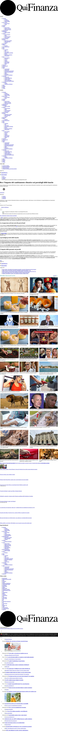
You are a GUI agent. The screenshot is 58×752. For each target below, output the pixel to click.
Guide (3, 67)
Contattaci (8, 628)
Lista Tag (4, 609)
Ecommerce (4, 585)
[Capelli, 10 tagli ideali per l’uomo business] (30, 659)
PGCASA (27, 634)
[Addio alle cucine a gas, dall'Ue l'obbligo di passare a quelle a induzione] (30, 717)
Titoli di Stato (7, 61)
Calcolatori (4, 76)
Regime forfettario (8, 535)
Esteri (3, 47)
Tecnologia (4, 82)
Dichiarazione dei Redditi (9, 144)
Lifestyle (3, 33)
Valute (6, 63)
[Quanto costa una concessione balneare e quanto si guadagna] (30, 685)
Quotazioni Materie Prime (9, 81)
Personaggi (4, 43)
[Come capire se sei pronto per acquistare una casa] (30, 647)
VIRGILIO (12, 634)
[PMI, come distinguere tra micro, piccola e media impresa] (30, 728)
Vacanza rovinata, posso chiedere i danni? (7, 474)
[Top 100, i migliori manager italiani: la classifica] (30, 678)
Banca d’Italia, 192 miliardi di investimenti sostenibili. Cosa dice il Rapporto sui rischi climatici (19, 269)
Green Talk (7, 51)
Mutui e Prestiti (7, 32)
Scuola (3, 582)
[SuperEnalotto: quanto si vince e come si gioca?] (30, 713)
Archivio (21, 628)
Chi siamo (4, 635)
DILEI (40, 634)
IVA (3, 591)
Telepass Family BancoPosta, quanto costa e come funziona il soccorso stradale (14, 479)
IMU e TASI (4, 598)
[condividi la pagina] (1, 209)
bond (16, 226)
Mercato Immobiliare (6, 549)
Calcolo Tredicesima (8, 78)
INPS (3, 580)
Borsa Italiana (7, 57)
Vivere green (7, 55)
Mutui (6, 73)
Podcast (3, 66)
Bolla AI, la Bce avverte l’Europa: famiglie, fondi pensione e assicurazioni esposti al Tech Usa (19, 271)
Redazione (4, 573)
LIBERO (9, 634)
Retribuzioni (7, 546)
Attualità (3, 86)
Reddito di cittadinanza (6, 583)
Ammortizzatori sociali (6, 590)
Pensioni (3, 25)
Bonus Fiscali (7, 23)
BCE (1, 260)
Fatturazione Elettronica (9, 145)
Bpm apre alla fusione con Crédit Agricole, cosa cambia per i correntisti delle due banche (16, 517)
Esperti (3, 87)
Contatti (3, 88)
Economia (4, 18)
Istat (3, 599)
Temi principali (5, 607)
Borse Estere (7, 62)
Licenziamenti (4, 592)
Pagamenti (4, 581)
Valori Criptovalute (8, 80)
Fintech (6, 83)
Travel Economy (7, 36)
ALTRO (1, 90)
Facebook (4, 197)
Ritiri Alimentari (7, 41)
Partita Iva (6, 74)
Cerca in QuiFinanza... (4, 627)
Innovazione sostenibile (9, 52)
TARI (3, 606)
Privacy (11, 635)
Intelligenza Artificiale (8, 84)
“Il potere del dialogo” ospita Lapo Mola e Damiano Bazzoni (11, 491)
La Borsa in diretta (5, 165)
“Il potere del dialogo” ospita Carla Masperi (8, 501)
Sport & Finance (5, 38)
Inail (3, 604)
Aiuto (25, 635)
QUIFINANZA (47, 634)
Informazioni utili (5, 536)
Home (3, 176)
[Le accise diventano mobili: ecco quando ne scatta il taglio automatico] (30, 655)
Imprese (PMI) (7, 21)
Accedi (1, 16)
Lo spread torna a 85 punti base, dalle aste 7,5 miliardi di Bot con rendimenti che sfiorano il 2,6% (17, 507)
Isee (3, 602)
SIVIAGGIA (42, 634)
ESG (5, 50)
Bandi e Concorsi (8, 28)
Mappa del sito (13, 628)
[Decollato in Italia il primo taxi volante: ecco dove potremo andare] (30, 670)
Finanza (6, 19)
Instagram (4, 198)
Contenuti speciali (3, 628)
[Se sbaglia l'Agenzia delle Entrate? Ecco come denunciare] (30, 681)
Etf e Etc (6, 58)
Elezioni (6, 45)
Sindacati (4, 594)
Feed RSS (18, 628)
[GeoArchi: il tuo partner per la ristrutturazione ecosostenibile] (30, 697)
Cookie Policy (15, 635)
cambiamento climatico (6, 215)
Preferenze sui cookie (20, 635)
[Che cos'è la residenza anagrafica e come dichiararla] (30, 709)
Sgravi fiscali (4, 586)
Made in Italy (4, 588)
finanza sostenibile (13, 215)
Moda (6, 35)
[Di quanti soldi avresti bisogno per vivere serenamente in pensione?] (30, 724)
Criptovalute (7, 143)
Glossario (4, 64)
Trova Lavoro (7, 27)
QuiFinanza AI (5, 30)
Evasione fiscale (7, 534)
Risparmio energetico (8, 54)
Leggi (6, 24)
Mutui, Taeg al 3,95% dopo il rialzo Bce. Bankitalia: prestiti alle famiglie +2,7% (16, 270)
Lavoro (3, 26)
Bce (1, 215)
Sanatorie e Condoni (6, 589)
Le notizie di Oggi (5, 608)
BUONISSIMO (51, 634)
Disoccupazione (7, 547)
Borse (3, 56)
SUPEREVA (55, 634)
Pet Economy (7, 37)
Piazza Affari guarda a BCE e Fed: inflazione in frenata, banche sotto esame (15, 272)
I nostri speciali (5, 65)
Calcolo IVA (7, 77)
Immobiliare (4, 31)
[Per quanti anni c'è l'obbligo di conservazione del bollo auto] (30, 666)
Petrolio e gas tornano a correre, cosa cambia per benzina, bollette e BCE (15, 273)
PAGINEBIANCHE (31, 634)
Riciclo (6, 53)
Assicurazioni (7, 142)
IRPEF (3, 593)
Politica (3, 44)
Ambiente (6, 49)
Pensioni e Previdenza (8, 75)
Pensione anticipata (8, 541)
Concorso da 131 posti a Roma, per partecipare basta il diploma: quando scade (14, 484)
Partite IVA (7, 548)
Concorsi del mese (5, 167)
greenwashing (4, 233)
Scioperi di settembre (6, 166)
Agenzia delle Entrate (6, 584)
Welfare (3, 587)
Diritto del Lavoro (8, 29)
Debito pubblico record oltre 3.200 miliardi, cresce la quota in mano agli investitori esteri (15, 523)
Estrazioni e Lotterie (8, 40)
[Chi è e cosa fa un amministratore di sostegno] (30, 705)
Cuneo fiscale (4, 603)
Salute (3, 85)
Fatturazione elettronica (6, 601)
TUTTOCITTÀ (37, 634)
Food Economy (7, 34)
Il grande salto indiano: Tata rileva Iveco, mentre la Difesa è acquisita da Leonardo (14, 512)
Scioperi (6, 42)
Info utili (3, 39)
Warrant (6, 60)
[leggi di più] (0, 203)
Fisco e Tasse (4, 22)
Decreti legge (4, 578)
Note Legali (7, 635)
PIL (3, 600)
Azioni (6, 59)
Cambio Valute (7, 79)
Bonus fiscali (7, 532)
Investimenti (7, 20)
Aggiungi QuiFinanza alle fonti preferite (9, 168)
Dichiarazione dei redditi (6, 579)
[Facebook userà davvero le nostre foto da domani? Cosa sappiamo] (30, 674)
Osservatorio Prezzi (5, 46)
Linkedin (3, 196)
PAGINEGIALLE (16, 634)
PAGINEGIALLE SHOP (22, 634)
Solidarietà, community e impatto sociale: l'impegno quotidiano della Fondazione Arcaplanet (16, 496)
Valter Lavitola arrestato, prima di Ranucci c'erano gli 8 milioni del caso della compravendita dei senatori (18, 469)
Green (3, 48)
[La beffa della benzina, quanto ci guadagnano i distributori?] (30, 662)
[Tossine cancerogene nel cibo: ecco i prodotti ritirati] (30, 720)
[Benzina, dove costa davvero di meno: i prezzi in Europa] (30, 639)
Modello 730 (4, 605)
